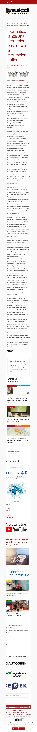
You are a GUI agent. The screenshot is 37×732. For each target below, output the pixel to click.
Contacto (16, 712)
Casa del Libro (6, 512)
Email (5, 644)
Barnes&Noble (6, 510)
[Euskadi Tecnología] (17, 14)
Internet (13, 23)
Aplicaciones (12, 386)
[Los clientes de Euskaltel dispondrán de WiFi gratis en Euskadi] (18, 435)
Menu (14, 2)
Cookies (28, 714)
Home (8, 23)
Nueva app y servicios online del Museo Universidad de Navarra (18, 400)
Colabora (24, 712)
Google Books (6, 508)
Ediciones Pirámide (8, 517)
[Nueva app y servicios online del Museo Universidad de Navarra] (18, 395)
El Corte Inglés (7, 515)
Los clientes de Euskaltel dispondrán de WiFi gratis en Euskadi (17, 440)
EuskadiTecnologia (16, 65)
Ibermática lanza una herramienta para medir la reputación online (18, 45)
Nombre (6, 637)
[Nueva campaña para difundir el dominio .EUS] (18, 416)
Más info (15, 728)
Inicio (14, 710)
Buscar (28, 2)
